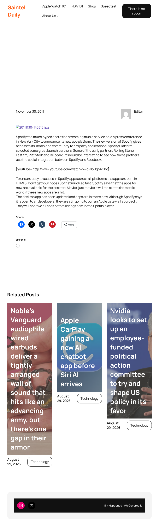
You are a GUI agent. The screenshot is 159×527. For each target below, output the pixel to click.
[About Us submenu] (58, 16)
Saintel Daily (16, 11)
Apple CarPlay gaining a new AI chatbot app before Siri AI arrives (77, 352)
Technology (40, 461)
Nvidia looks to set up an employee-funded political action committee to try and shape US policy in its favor (128, 360)
